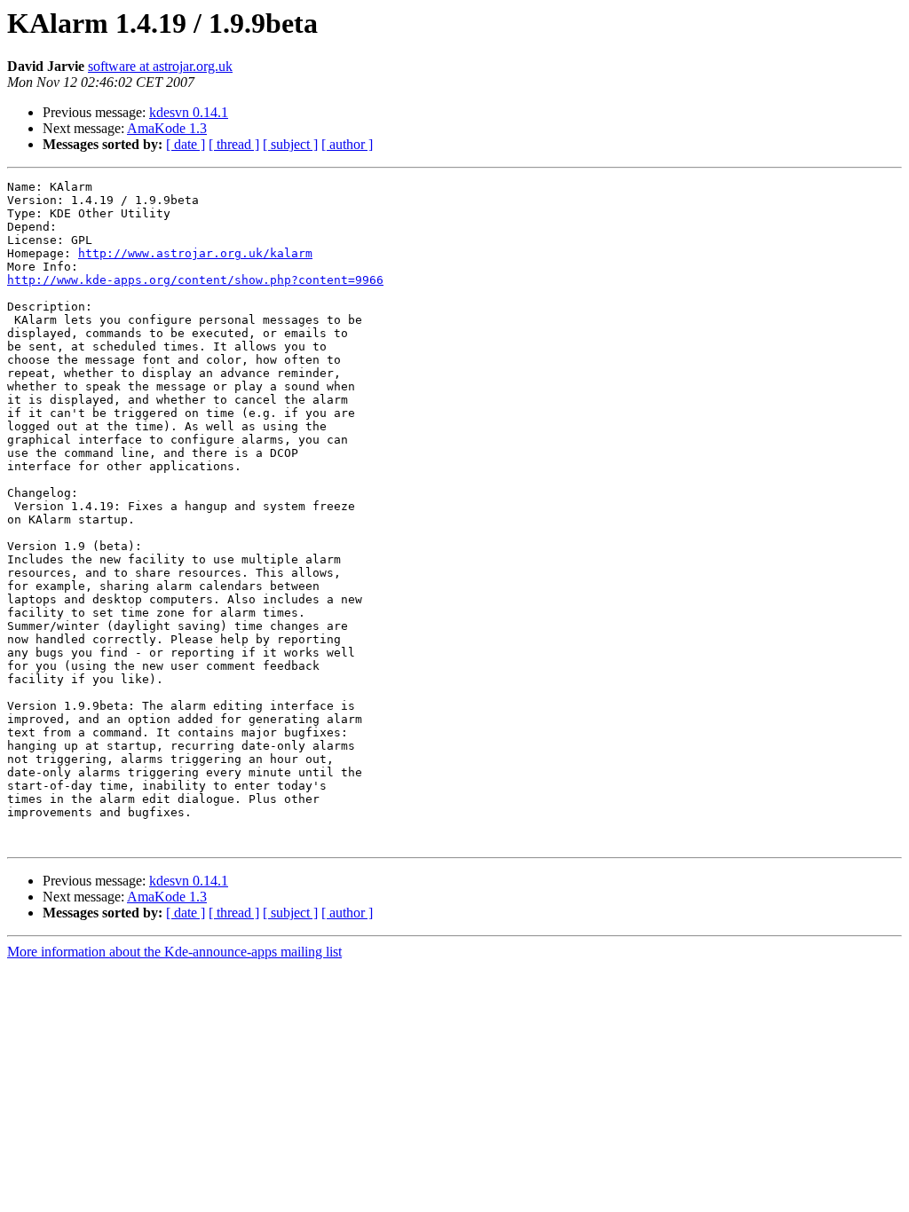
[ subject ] (290, 144)
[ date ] (185, 144)
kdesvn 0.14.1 (188, 112)
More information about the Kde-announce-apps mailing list (174, 951)
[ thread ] (234, 144)
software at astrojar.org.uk (160, 66)
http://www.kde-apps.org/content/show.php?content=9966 (195, 280)
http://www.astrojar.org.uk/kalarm (195, 253)
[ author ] (347, 144)
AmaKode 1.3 (167, 128)
